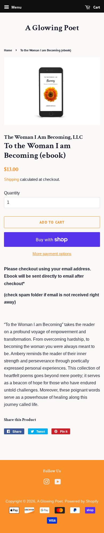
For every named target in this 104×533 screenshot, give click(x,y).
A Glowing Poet (52, 28)
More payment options (52, 253)
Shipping (11, 179)
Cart (96, 7)
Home (8, 50)
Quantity (12, 193)
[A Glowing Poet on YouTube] (58, 483)
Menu (16, 7)
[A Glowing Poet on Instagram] (46, 483)
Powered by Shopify (81, 501)
